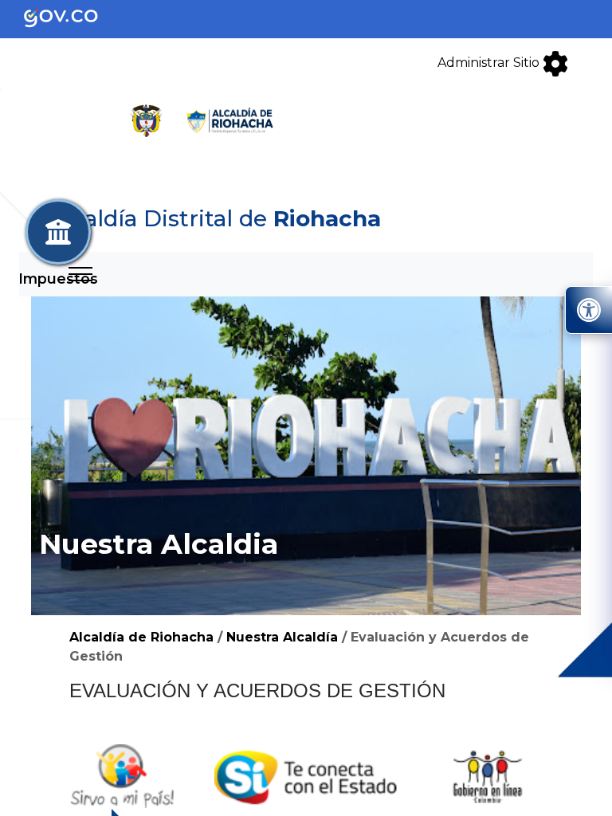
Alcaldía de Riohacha (141, 637)
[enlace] (74, 18)
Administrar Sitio (490, 62)
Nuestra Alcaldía (282, 637)
